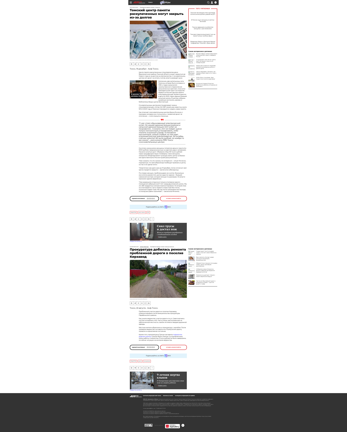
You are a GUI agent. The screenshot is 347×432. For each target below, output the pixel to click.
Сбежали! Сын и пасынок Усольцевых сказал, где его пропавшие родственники (206, 264)
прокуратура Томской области (138, 299)
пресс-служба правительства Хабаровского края (144, 59)
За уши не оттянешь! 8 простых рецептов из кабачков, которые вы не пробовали (206, 85)
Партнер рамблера (158, 425)
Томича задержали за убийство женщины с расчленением (202, 28)
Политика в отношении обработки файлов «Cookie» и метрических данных (161, 413)
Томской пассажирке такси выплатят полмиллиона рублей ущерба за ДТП (202, 13)
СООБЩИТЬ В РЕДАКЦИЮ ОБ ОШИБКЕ (185, 395)
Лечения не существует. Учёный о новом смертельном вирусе (205, 275)
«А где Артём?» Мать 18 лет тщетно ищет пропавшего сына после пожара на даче (206, 61)
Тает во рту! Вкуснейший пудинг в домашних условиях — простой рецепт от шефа (205, 282)
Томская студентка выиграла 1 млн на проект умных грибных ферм (202, 35)
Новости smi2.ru (136, 241)
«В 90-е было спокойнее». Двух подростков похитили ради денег (205, 78)
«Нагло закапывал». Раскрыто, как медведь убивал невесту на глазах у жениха (206, 73)
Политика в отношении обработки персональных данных (157, 412)
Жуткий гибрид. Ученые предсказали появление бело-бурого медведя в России (206, 55)
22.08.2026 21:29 (134, 246)
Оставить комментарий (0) (173, 198)
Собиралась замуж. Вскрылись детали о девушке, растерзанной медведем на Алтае (205, 270)
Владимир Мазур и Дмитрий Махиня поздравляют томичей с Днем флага (202, 42)
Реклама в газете (168, 395)
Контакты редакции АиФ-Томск (152, 395)
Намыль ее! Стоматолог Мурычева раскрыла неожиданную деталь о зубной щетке (206, 67)
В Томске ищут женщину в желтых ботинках (202, 20)
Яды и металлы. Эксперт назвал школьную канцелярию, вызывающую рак (205, 259)
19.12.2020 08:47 (134, 7)
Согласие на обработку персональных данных (154, 411)
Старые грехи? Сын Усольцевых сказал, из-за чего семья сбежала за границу (206, 253)
